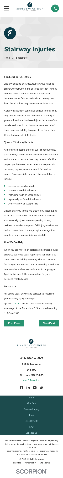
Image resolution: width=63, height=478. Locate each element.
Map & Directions (32, 380)
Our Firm (31, 403)
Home (31, 397)
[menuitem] (17, 462)
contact (17, 303)
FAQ (31, 426)
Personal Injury (31, 409)
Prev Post (14, 323)
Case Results (31, 420)
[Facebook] (21, 387)
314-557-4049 (31, 358)
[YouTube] (35, 387)
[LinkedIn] (28, 387)
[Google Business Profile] (41, 387)
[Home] (30, 8)
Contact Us (31, 432)
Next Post (49, 323)
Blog (31, 415)
